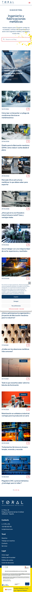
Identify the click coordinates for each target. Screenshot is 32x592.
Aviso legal (21, 308)
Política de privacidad (13, 308)
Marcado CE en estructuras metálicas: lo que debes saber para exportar (15, 182)
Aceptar (16, 296)
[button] (29, 283)
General (8, 53)
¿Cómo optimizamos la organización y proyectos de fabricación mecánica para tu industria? (16, 315)
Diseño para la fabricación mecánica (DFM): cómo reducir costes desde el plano (15, 147)
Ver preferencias (16, 305)
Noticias (23, 94)
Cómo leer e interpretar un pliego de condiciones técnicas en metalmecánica (15, 115)
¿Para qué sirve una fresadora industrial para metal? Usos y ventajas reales (13, 215)
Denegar (16, 301)
